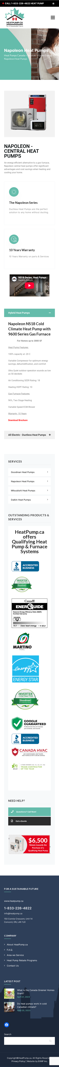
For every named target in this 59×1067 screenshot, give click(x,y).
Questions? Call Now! (26, 812)
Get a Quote (21, 821)
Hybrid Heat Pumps (19, 312)
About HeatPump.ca (17, 944)
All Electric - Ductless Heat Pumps (27, 434)
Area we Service (15, 955)
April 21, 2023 (23, 997)
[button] (29, 313)
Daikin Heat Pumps (21, 499)
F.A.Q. (10, 949)
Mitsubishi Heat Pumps (23, 490)
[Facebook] (6, 1024)
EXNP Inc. (43, 1061)
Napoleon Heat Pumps (22, 481)
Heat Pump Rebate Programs (22, 960)
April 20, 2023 (23, 1010)
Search (7, 1034)
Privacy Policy (18, 1061)
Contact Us (13, 965)
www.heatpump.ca (13, 901)
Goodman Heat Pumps (23, 472)
